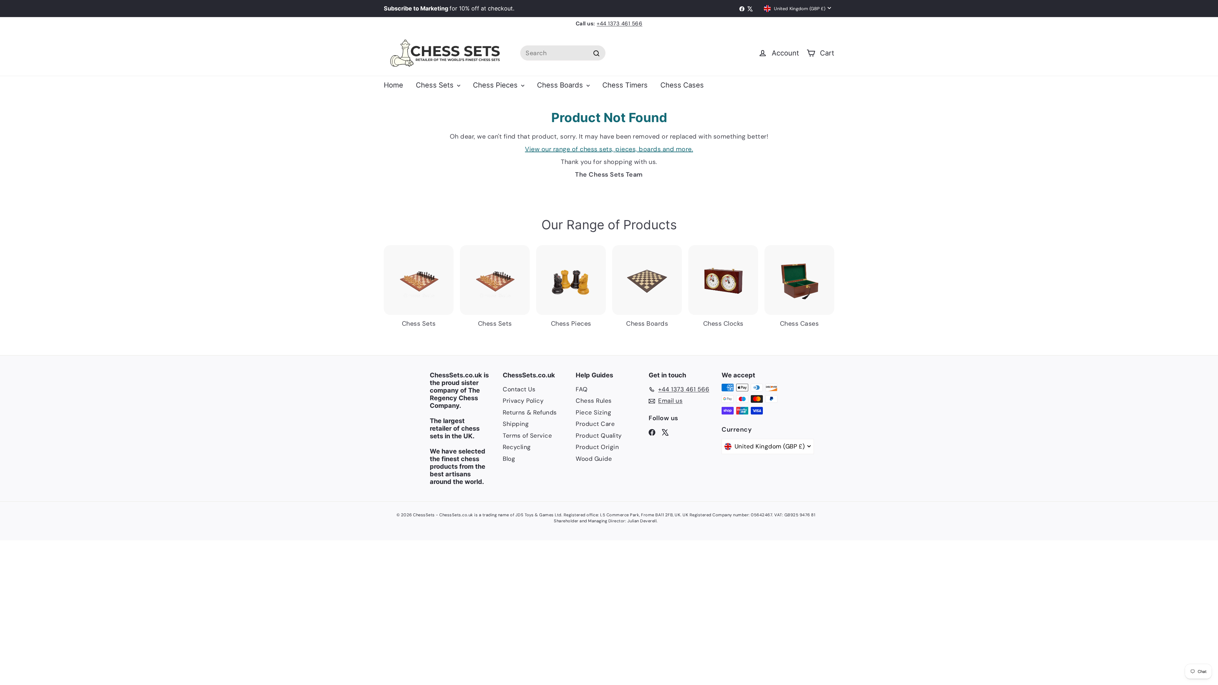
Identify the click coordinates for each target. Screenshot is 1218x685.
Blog (509, 459)
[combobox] (563, 53)
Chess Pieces (496, 85)
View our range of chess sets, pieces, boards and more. (609, 149)
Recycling (517, 447)
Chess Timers (625, 85)
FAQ (582, 389)
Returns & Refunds (530, 412)
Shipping (516, 424)
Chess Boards (561, 85)
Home (393, 85)
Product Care (595, 424)
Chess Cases (682, 85)
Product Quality (599, 436)
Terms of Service (527, 436)
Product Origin (597, 447)
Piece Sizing (593, 412)
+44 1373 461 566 (619, 23)
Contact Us (519, 389)
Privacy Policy (523, 401)
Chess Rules (594, 401)
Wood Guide (594, 459)
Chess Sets (435, 85)
